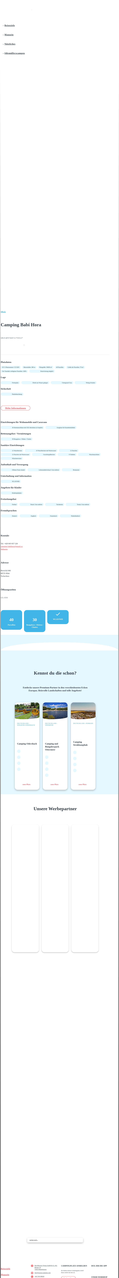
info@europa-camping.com (43, 1273)
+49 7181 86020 (39, 1276)
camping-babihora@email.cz (12, 546)
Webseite (4, 549)
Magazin (5, 1274)
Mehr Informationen (15, 408)
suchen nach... (34, 1240)
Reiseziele (5, 1269)
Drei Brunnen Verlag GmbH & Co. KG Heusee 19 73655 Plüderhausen (46, 1267)
